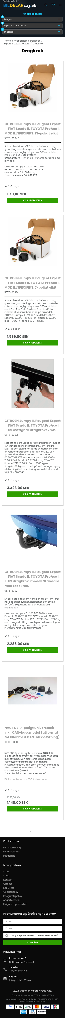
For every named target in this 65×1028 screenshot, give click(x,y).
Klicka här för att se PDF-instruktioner (26, 779)
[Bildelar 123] (20, 5)
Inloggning (9, 855)
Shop (6, 875)
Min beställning (12, 847)
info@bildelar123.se (20, 980)
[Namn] (32, 921)
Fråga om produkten (15, 904)
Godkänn (32, 942)
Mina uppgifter (11, 851)
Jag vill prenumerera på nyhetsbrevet (34, 935)
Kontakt (7, 879)
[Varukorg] (53, 5)
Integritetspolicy (12, 896)
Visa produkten (32, 200)
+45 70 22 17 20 (18, 971)
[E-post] (32, 928)
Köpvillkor (8, 888)
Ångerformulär (11, 900)
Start (6, 871)
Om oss (7, 883)
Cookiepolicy (10, 892)
